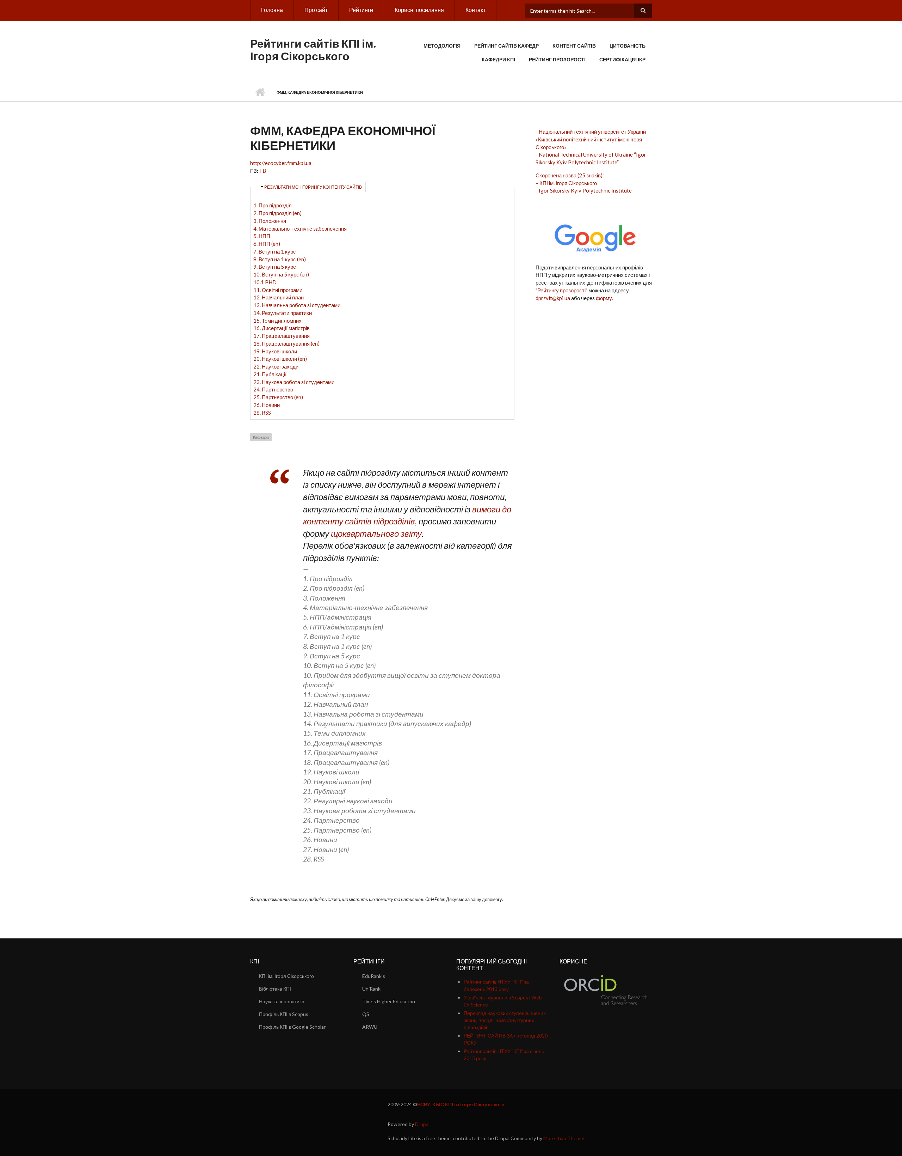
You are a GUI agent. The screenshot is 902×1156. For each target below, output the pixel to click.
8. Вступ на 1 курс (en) (279, 259)
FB (262, 171)
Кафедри (261, 437)
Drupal (422, 1124)
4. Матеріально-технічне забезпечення (300, 228)
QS (365, 1014)
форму (604, 298)
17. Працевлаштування (281, 336)
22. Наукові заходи (275, 366)
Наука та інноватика (281, 1001)
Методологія (442, 46)
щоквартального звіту (376, 533)
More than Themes (564, 1138)
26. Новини (266, 405)
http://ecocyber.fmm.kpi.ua (280, 163)
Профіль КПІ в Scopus (283, 1014)
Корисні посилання (419, 9)
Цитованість (627, 46)
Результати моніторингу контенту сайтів (313, 187)
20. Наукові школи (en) (280, 358)
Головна (272, 9)
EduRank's (373, 976)
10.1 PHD (265, 282)
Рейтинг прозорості (557, 59)
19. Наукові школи (275, 351)
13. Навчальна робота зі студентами (296, 305)
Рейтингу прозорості (561, 290)
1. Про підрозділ (272, 205)
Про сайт (316, 9)
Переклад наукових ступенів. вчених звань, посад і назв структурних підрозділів (505, 1020)
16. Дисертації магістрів (281, 328)
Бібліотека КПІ (275, 989)
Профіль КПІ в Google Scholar (292, 1027)
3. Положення (269, 221)
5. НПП (261, 236)
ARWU (369, 1027)
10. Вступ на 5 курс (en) (281, 274)
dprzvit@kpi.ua (553, 298)
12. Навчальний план (278, 297)
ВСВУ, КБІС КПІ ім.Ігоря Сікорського (461, 1104)
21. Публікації (269, 374)
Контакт (475, 9)
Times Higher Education (388, 1001)
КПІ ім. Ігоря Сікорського (286, 976)
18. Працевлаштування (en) (286, 343)
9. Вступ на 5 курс (274, 266)
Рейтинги (361, 9)
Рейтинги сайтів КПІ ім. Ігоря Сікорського (313, 49)
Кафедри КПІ (498, 59)
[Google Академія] (594, 236)
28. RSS (262, 412)
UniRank (371, 989)
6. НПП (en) (266, 244)
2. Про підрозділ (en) (277, 213)
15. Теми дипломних (277, 320)
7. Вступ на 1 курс (274, 251)
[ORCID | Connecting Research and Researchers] (605, 989)
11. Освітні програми (277, 290)
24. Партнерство (273, 389)
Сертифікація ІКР (622, 59)
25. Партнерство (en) (278, 397)
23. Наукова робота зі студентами (293, 382)
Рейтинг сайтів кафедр (506, 46)
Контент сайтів (574, 46)
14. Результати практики (282, 313)
